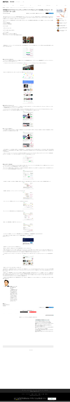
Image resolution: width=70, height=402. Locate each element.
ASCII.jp (32, 391)
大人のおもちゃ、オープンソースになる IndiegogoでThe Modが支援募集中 (43, 322)
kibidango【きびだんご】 (6, 304)
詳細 (16, 399)
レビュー (57, 5)
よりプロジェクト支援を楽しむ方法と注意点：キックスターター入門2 (42, 321)
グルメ (4, 5)
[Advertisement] (54, 2)
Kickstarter (4, 305)
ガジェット (7, 7)
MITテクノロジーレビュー (37, 391)
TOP (48, 5)
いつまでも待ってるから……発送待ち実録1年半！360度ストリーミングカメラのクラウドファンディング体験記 (44, 329)
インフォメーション (39, 5)
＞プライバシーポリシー (52, 400)
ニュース (66, 5)
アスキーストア (30, 5)
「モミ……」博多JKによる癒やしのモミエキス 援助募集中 (41, 328)
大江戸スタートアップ (42, 13)
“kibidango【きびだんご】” (27, 250)
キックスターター (5, 23)
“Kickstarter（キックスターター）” (48, 16)
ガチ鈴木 (38, 13)
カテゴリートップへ (49, 315)
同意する (52, 398)
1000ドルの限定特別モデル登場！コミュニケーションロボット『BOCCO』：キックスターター (44, 331)
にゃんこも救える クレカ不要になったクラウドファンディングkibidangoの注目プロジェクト (44, 327)
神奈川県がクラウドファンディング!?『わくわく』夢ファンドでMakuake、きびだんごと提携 (44, 323)
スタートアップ (13, 5)
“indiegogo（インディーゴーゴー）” (11, 250)
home (4, 7)
